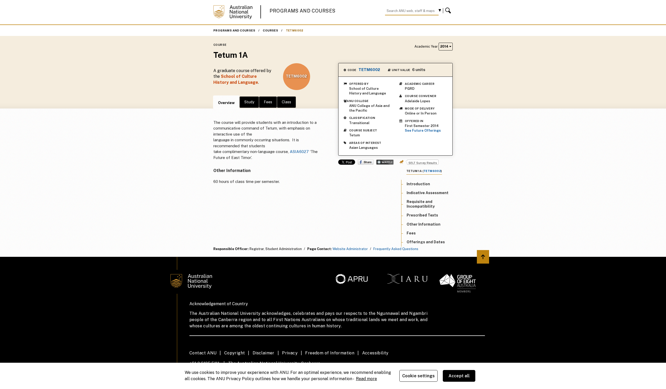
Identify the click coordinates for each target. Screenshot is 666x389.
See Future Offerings (423, 130)
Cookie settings (418, 375)
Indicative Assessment (428, 193)
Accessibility (375, 352)
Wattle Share (385, 162)
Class (286, 102)
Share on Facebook (366, 162)
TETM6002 (294, 30)
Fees (268, 102)
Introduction (418, 184)
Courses (270, 30)
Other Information (423, 224)
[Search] (449, 11)
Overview (226, 103)
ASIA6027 (299, 151)
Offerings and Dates (426, 242)
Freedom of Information (329, 352)
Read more (366, 378)
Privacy (290, 352)
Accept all (459, 375)
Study (249, 102)
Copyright (234, 352)
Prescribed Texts (422, 215)
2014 (444, 46)
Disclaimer (263, 352)
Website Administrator (350, 249)
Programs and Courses (303, 11)
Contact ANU (202, 352)
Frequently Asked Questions (395, 249)
